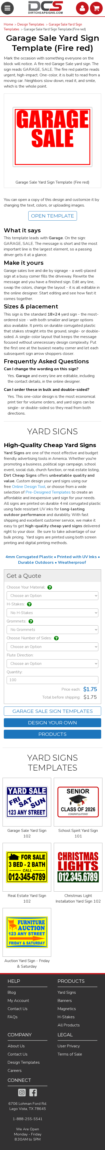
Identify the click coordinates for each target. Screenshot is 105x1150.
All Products (69, 1025)
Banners (65, 1000)
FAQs (13, 1017)
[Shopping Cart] (97, 8)
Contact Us (18, 1009)
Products (52, 734)
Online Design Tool (28, 486)
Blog (12, 992)
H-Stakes (66, 1017)
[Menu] (8, 8)
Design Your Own (52, 723)
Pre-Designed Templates (48, 492)
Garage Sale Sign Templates (52, 711)
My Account (18, 1000)
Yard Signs (67, 992)
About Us (16, 1046)
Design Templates (30, 24)
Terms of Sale (70, 1054)
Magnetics (67, 1009)
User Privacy (69, 1046)
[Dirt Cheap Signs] (45, 12)
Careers (15, 1070)
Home (8, 24)
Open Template (52, 216)
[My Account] (83, 8)
